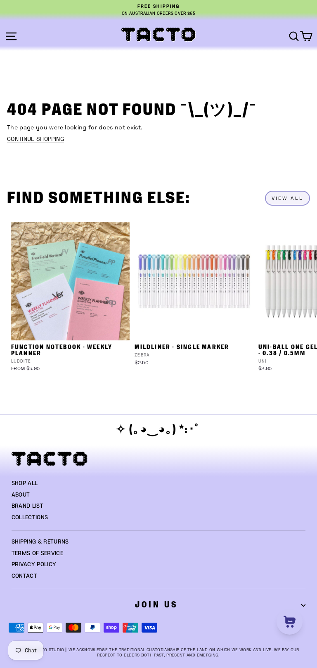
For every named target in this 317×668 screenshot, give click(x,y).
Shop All (25, 483)
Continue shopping (35, 139)
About (21, 495)
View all (287, 198)
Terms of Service (38, 553)
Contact (24, 576)
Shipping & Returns (40, 542)
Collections (30, 517)
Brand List (27, 506)
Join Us (156, 604)
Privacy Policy (34, 564)
